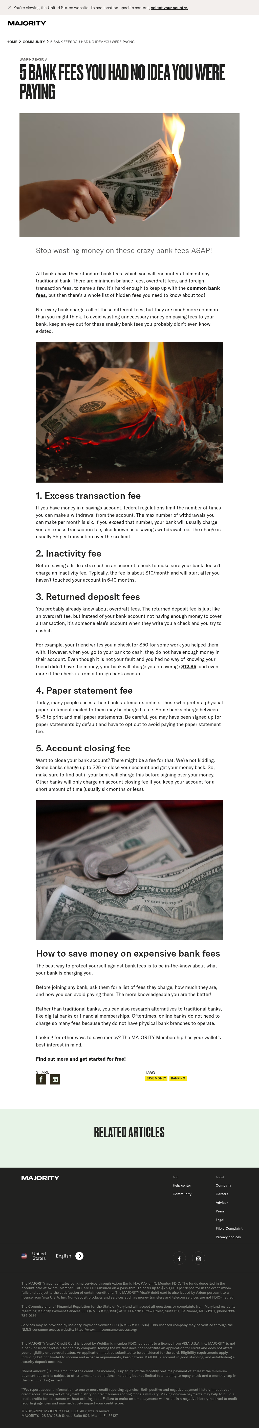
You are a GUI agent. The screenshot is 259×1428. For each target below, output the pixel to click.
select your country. (169, 7)
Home (12, 42)
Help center (182, 1185)
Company (223, 1185)
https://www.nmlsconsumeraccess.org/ (106, 1329)
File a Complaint (229, 1228)
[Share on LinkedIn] (55, 1079)
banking (178, 1078)
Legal (220, 1219)
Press (220, 1211)
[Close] (11, 8)
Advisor (222, 1202)
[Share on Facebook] (41, 1079)
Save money (156, 1078)
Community (34, 42)
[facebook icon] (179, 1258)
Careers (222, 1194)
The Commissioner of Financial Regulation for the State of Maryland (76, 1306)
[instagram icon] (198, 1258)
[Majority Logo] (27, 23)
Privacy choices (228, 1237)
